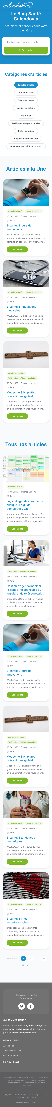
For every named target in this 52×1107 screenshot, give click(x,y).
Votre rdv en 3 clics (12, 1050)
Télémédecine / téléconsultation (26, 146)
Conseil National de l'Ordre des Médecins (19, 1078)
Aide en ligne (9, 1046)
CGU (34, 1102)
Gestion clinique (26, 100)
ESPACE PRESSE (11, 1062)
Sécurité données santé (26, 138)
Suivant (26, 965)
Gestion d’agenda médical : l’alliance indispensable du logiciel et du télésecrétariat (25, 589)
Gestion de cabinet (26, 108)
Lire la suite (17, 249)
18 (44, 958)
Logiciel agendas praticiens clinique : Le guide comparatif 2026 (25, 504)
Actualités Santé (26, 92)
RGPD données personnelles (26, 123)
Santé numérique (26, 131)
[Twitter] (21, 1006)
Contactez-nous (10, 1055)
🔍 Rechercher (26, 50)
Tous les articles (26, 85)
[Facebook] (30, 1006)
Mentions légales (22, 1102)
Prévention (26, 115)
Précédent (12, 958)
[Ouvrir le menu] (46, 5)
